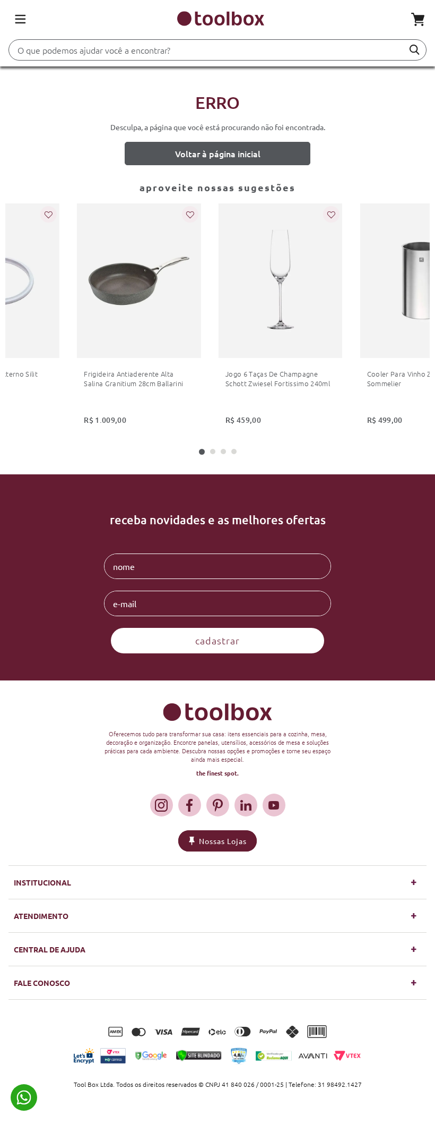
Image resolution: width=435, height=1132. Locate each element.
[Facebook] (189, 805)
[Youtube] (274, 805)
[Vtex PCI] (113, 1056)
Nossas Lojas (223, 841)
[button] (202, 452)
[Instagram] (161, 805)
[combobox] (217, 52)
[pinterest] (217, 805)
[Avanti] (313, 1056)
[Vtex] (347, 1056)
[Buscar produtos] (414, 49)
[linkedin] (245, 805)
